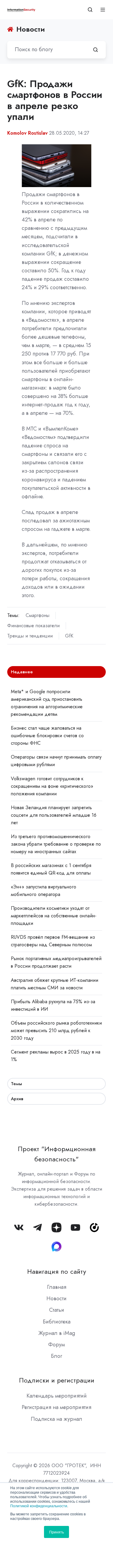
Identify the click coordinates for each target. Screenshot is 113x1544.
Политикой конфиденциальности (38, 1505)
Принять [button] (56, 1531)
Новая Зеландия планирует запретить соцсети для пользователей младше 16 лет (53, 815)
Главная (56, 1287)
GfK (69, 635)
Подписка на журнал (56, 1419)
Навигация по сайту (56, 1271)
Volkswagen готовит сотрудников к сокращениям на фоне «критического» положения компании (52, 786)
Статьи (56, 1310)
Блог (56, 1356)
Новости (56, 1298)
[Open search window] (90, 10)
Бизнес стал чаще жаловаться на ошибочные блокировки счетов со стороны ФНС (47, 736)
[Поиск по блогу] (96, 50)
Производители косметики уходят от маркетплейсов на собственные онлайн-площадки (53, 916)
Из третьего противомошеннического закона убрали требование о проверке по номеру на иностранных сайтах (56, 844)
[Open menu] (103, 10)
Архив (17, 1098)
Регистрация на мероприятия (56, 1407)
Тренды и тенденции (30, 635)
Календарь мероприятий (57, 1396)
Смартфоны (37, 615)
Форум (56, 1344)
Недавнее (22, 672)
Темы (16, 1083)
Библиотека (57, 1322)
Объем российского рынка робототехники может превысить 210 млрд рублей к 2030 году (56, 1030)
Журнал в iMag (56, 1333)
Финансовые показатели (33, 625)
